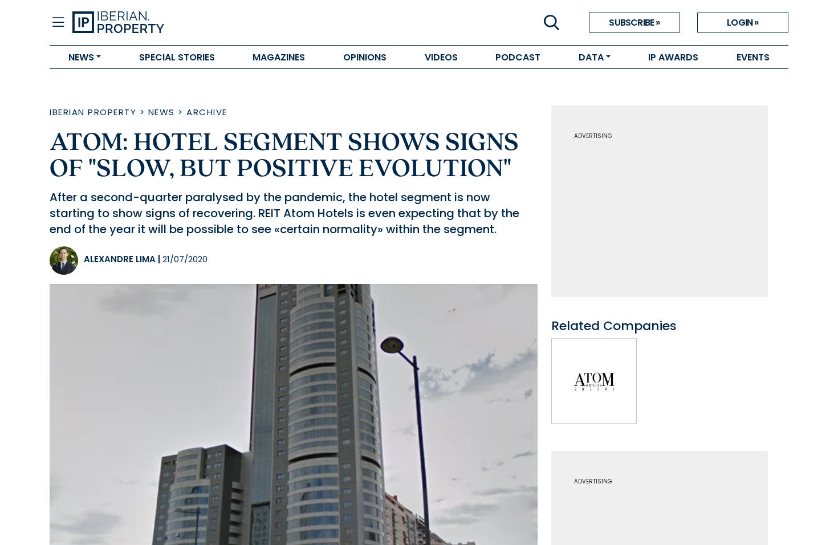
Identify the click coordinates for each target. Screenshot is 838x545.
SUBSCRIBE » (634, 22)
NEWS (81, 57)
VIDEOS (441, 57)
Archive (206, 112)
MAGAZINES (279, 57)
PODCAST (517, 57)
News (161, 112)
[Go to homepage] (245, 22)
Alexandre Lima (120, 259)
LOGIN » (742, 22)
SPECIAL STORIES (177, 57)
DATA (591, 57)
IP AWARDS (673, 57)
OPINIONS (365, 57)
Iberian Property (93, 112)
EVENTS (753, 57)
